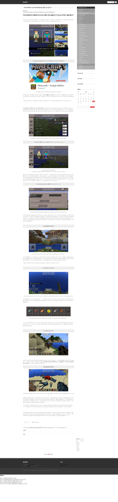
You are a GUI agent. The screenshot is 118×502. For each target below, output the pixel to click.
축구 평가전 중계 (82, 51)
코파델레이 (81, 38)
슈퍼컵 (81, 41)
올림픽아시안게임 (83, 60)
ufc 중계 (81, 57)
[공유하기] (27, 422)
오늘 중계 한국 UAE (8, 478)
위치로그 (62, 465)
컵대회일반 (81, 49)
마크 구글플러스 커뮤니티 (48, 94)
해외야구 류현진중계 (83, 55)
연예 (80, 20)
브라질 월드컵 (82, 53)
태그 (66, 465)
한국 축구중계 (82, 47)
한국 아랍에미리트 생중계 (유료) (11, 480)
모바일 (81, 11)
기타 (80, 64)
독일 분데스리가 (82, 32)
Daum (30, 464)
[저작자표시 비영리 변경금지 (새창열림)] (37, 422)
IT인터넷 (81, 9)
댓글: (24, 434)
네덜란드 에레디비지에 (84, 39)
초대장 (81, 66)
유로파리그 (81, 28)
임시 (80, 68)
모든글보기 (66, 464)
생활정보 (81, 17)
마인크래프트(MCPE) (83, 13)
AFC (80, 45)
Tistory (33, 464)
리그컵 (81, 30)
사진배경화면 (82, 15)
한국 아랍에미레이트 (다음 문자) (16, 483)
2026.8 (86, 91)
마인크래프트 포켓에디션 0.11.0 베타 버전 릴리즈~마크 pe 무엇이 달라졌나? (38, 12)
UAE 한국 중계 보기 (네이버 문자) (12, 479)
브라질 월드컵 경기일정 (84, 62)
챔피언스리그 (82, 26)
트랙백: (24, 430)
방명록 (61, 464)
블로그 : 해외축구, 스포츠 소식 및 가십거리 (78, 444)
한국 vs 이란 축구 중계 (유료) (11, 482)
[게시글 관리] (29, 422)
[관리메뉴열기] (116, 2)
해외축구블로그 (82, 7)
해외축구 (78, 439)
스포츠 (81, 22)
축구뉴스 (81, 43)
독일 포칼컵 (82, 34)
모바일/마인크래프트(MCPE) (35, 427)
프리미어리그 (82, 24)
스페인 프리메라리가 (83, 36)
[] (48, 454)
